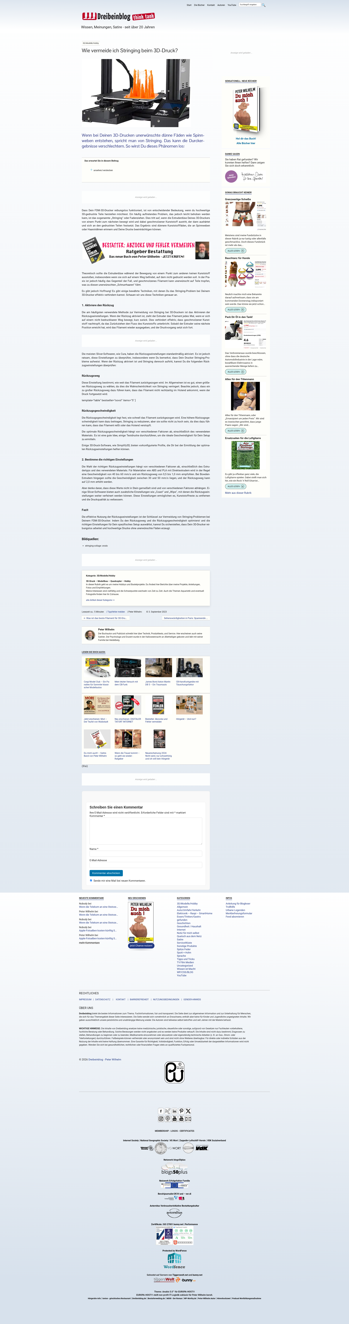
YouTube (232, 5)
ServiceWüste (184, 942)
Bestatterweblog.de (156, 1298)
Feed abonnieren (235, 916)
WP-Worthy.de (190, 1298)
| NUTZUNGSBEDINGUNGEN (164, 999)
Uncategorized (185, 965)
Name (94, 849)
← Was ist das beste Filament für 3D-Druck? (106, 618)
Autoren (221, 5)
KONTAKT (120, 999)
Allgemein (182, 907)
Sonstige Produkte (187, 946)
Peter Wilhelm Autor (206, 1298)
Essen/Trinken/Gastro (189, 916)
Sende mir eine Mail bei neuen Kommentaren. (120, 880)
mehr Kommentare (89, 943)
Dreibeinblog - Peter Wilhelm (104, 1059)
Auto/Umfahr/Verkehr (189, 910)
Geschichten (183, 923)
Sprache (181, 956)
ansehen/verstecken (103, 170)
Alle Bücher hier (246, 143)
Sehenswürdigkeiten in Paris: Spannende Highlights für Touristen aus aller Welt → (186, 618)
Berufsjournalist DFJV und (171, 1194)
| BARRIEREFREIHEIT (137, 999)
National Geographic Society (154, 1140)
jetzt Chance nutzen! (141, 945)
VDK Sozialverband (216, 1140)
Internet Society (131, 1140)
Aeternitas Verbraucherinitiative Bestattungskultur (174, 1206)
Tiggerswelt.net (180, 1275)
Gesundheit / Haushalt (189, 926)
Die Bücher (199, 5)
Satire (180, 939)
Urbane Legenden (235, 910)
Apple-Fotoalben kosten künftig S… (98, 930)
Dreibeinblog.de (139, 1298)
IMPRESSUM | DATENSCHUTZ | (96, 999)
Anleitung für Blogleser (238, 903)
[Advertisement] (145, 197)
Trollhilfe (230, 907)
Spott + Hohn (184, 952)
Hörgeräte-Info (94, 1298)
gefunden (182, 920)
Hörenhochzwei (224, 1298)
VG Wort (174, 1140)
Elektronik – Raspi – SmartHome (194, 913)
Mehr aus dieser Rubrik (238, 492)
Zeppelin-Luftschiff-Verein (192, 1140)
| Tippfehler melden (115, 611)
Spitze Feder (184, 949)
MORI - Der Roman (174, 1298)
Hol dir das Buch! (246, 138)
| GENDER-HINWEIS (190, 999)
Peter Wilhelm (106, 629)
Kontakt (211, 5)
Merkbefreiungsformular (239, 913)
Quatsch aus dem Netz (189, 936)
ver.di (188, 1194)
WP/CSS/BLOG (185, 972)
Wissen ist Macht (186, 969)
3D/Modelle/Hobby (187, 903)
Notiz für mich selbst (188, 933)
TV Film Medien (185, 962)
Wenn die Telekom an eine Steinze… (98, 907)
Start (189, 5)
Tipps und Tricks (186, 959)
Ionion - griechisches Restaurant (117, 1298)
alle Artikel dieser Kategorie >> (100, 600)
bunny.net (197, 1275)
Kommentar (97, 815)
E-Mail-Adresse (98, 860)
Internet (181, 929)
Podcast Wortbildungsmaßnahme (246, 1298)
